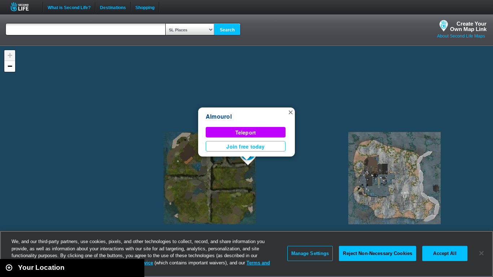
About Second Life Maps (461, 36)
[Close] (481, 253)
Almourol (219, 116)
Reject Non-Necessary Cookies (377, 253)
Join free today (245, 146)
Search (227, 29)
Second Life (23, 7)
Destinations (113, 7)
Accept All (444, 253)
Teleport (245, 132)
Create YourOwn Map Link (468, 26)
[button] (290, 111)
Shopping (144, 7)
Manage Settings (310, 253)
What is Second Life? (69, 7)
